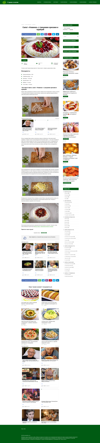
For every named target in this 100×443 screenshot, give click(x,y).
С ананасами (67, 249)
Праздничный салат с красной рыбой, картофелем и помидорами (29, 342)
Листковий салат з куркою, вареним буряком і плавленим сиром (29, 303)
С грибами (66, 204)
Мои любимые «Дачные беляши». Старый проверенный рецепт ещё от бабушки (70, 157)
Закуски (66, 220)
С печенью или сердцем (69, 236)
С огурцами (67, 209)
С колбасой (67, 233)
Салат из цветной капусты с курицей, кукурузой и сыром (49, 342)
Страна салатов (12, 2)
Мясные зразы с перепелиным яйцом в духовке (43, 226)
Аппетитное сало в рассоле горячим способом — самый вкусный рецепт (70, 135)
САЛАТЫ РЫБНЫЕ (83, 2)
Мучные (66, 222)
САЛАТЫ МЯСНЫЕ (63, 2)
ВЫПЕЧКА (39, 2)
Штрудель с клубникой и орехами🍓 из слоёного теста (70, 114)
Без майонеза (67, 247)
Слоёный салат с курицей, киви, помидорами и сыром (48, 322)
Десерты (66, 193)
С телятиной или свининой (69, 238)
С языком (66, 240)
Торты (66, 198)
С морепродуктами (68, 265)
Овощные (66, 225)
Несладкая (66, 195)
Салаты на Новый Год (68, 242)
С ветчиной (67, 231)
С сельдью (66, 269)
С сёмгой (66, 270)
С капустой (66, 207)
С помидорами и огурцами (69, 256)
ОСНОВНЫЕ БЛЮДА (47, 2)
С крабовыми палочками (69, 263)
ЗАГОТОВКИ (55, 2)
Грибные (66, 218)
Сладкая (66, 196)
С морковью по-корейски (69, 254)
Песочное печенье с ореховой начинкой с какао (70, 72)
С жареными (67, 274)
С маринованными (68, 276)
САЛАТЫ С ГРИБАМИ (92, 2)
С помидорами (67, 213)
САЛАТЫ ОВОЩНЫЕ (73, 2)
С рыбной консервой (68, 267)
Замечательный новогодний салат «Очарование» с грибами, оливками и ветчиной (29, 322)
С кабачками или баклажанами (70, 251)
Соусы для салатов (68, 243)
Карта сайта (23, 428)
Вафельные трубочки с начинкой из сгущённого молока (70, 93)
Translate (71, 29)
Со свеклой (67, 260)
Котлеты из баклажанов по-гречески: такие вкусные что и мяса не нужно (71, 179)
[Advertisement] (50, 12)
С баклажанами (67, 202)
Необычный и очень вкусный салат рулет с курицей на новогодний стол (49, 303)
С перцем (66, 211)
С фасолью (67, 258)
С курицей (24, 60)
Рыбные (66, 227)
